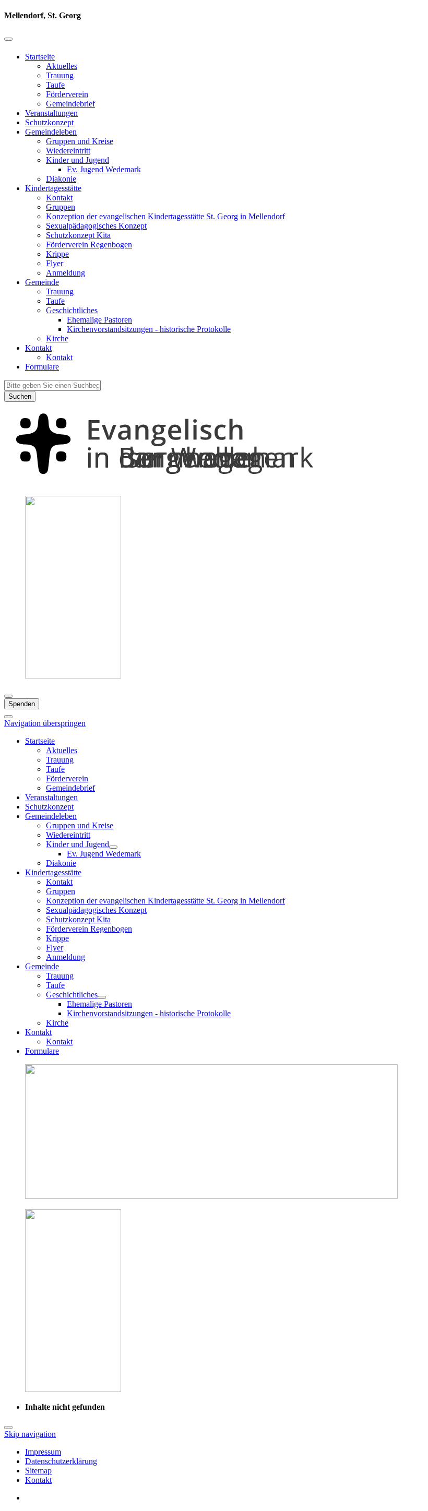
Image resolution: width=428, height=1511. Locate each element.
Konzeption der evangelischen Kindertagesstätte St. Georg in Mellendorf (165, 216)
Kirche (57, 338)
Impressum (43, 1451)
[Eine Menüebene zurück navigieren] (8, 39)
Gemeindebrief (70, 103)
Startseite (40, 56)
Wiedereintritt (68, 150)
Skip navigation (30, 1434)
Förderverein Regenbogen (89, 244)
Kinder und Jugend (77, 160)
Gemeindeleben (51, 131)
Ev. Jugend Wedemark (104, 169)
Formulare (42, 366)
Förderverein (67, 94)
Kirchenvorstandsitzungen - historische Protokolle (149, 329)
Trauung (60, 75)
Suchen (19, 396)
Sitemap (38, 1470)
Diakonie (61, 178)
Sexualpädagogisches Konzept (96, 225)
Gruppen (60, 207)
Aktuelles (61, 66)
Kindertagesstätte (53, 188)
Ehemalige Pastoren (99, 319)
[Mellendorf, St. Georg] (214, 482)
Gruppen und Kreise (79, 141)
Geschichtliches (72, 310)
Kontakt (59, 197)
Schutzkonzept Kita (78, 235)
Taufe (55, 84)
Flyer (54, 263)
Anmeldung (65, 272)
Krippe (57, 253)
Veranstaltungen (51, 113)
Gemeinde (42, 282)
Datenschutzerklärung (61, 1461)
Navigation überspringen (45, 723)
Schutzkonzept (49, 122)
